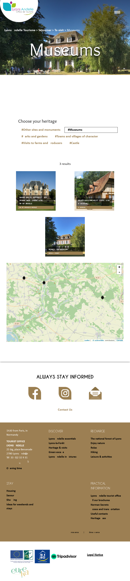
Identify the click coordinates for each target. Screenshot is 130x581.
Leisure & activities (101, 457)
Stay (9, 483)
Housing (11, 491)
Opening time (14, 468)
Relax (94, 447)
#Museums (75, 129)
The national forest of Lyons (106, 438)
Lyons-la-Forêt (56, 443)
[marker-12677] (102, 298)
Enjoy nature (98, 443)
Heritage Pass (98, 518)
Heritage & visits (58, 447)
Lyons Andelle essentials (62, 438)
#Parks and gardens (35, 136)
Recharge (98, 431)
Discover (56, 431)
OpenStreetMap (99, 340)
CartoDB (120, 340)
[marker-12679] (44, 283)
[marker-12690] (24, 278)
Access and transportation (105, 509)
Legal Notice (95, 555)
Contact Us (65, 409)
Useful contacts (99, 514)
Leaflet (87, 340)
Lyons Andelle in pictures (62, 457)
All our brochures (100, 500)
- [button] (119, 272)
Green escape (56, 452)
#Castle (74, 143)
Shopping (11, 500)
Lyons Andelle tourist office (106, 496)
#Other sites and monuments (41, 129)
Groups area (94, 532)
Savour (10, 495)
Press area (74, 532)
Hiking (94, 452)
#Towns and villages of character (76, 136)
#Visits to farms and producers (42, 143)
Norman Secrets (100, 505)
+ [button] (119, 267)
